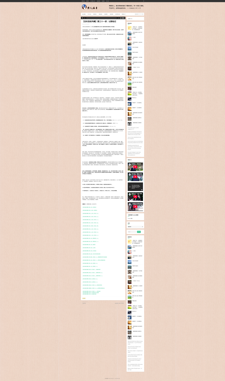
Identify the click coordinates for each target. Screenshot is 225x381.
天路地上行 (124, 14)
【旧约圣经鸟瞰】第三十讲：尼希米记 (89, 207)
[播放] (82, 18)
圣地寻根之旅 (117, 14)
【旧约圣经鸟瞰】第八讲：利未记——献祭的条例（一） (92, 275)
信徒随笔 (105, 14)
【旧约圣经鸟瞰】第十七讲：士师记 (88, 247)
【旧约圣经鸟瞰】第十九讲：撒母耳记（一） (90, 241)
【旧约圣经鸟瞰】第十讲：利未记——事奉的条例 (91, 269)
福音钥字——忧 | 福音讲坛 (137, 107)
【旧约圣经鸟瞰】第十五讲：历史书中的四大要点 (91, 253)
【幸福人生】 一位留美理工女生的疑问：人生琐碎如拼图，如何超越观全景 (137, 28)
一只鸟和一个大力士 (136, 67)
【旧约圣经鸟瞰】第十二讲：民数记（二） (90, 263)
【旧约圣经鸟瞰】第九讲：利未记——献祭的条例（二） (92, 272)
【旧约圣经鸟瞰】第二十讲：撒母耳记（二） (90, 238)
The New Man (118, 378)
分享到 (129, 18)
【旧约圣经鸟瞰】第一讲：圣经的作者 (89, 293)
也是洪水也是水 (135, 52)
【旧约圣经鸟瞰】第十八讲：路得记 (88, 244)
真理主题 (100, 14)
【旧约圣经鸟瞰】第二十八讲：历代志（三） (90, 213)
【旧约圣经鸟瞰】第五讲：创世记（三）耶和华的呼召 (92, 285)
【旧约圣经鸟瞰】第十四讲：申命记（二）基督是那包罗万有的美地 (94, 257)
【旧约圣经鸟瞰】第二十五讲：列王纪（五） (90, 222)
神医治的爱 (134, 87)
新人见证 (89, 14)
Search (139, 231)
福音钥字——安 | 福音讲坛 (137, 102)
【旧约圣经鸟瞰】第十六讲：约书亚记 (89, 250)
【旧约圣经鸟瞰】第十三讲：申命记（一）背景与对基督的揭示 (93, 260)
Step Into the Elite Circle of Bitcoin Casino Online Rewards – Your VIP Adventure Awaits (135, 343)
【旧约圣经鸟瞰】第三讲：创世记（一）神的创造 (91, 291)
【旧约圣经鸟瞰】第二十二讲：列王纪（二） (90, 232)
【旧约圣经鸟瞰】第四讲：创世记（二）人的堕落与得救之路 (93, 288)
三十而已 (134, 37)
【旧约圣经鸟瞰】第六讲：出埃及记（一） (90, 281)
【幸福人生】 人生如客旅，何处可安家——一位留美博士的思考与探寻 (137, 94)
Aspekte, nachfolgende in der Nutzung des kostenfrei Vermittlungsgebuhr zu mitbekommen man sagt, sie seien (135, 133)
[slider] (123, 18)
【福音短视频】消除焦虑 (136, 122)
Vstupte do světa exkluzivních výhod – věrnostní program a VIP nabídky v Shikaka (135, 360)
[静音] (120, 18)
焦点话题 (83, 14)
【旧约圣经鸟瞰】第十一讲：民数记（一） (90, 266)
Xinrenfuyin (112, 378)
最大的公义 (134, 97)
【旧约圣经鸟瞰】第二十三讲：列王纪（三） (90, 228)
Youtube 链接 (130, 218)
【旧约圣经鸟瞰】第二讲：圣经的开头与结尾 (90, 292)
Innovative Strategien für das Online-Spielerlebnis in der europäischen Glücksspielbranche (134, 154)
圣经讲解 (111, 14)
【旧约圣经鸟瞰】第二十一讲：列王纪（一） (90, 235)
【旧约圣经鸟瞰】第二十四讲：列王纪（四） (90, 225)
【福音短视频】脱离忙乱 (136, 117)
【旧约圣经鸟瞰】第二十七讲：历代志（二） (90, 216)
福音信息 (94, 14)
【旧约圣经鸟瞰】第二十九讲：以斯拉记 (89, 210)
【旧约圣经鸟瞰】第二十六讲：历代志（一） (90, 219)
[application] (103, 18)
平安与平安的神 (135, 47)
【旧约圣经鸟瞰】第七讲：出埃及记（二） (90, 278)
